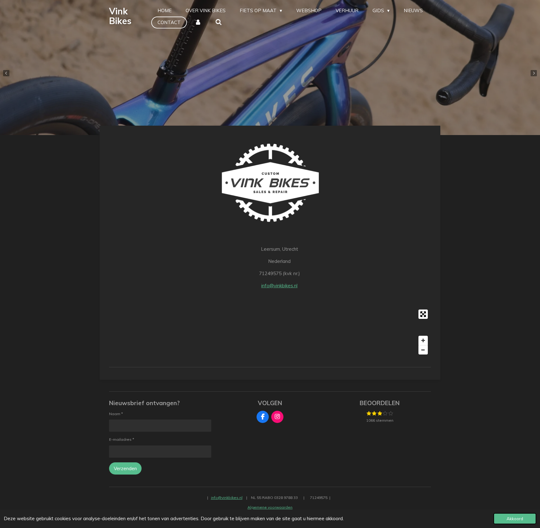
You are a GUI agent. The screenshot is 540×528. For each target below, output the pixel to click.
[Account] (198, 22)
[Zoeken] (218, 22)
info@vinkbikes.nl (279, 286)
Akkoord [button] (515, 518)
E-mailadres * (121, 439)
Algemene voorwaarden (270, 507)
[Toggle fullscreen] (423, 314)
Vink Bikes (120, 16)
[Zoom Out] (423, 350)
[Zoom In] (423, 340)
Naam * (116, 413)
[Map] (270, 332)
